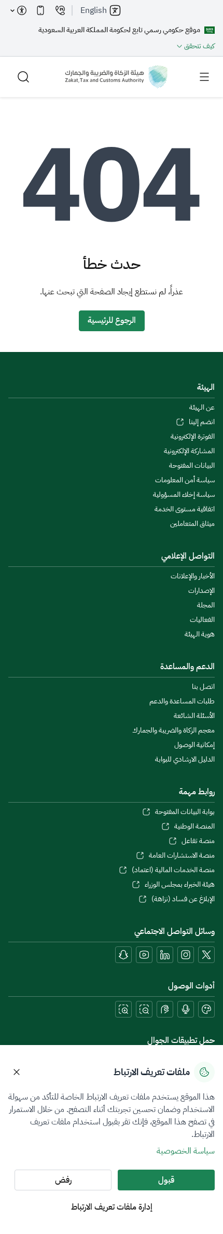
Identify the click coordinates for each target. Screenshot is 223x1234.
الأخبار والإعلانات (193, 576)
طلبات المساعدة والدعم (182, 701)
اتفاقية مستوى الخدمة (185, 509)
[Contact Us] (60, 10)
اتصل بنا (203, 687)
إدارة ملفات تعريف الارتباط (111, 1207)
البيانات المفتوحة (192, 465)
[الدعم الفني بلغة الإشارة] (165, 1009)
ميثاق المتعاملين (192, 524)
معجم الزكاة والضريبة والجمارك (173, 730)
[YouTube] (144, 954)
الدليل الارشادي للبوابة (185, 759)
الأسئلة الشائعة (194, 716)
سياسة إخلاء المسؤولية (184, 495)
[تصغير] (144, 1009)
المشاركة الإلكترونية (189, 451)
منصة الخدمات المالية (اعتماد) (173, 870)
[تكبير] (123, 1009)
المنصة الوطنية (194, 826)
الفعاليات (202, 620)
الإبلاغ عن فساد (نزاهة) (183, 899)
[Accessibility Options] (18, 10)
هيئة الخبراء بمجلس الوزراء (180, 884)
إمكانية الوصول (194, 745)
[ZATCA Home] (116, 77)
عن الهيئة (202, 407)
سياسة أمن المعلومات (185, 480)
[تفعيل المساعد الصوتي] (185, 1009)
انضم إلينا (202, 422)
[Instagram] (185, 954)
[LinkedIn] (165, 954)
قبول (166, 1180)
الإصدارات (201, 591)
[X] (206, 954)
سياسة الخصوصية (186, 1151)
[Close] (16, 1072)
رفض (63, 1180)
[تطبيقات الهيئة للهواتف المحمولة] (40, 10)
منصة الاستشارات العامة (182, 855)
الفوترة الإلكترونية (193, 436)
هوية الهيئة (200, 634)
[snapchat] (123, 954)
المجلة (206, 605)
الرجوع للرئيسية (112, 320)
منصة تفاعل (198, 841)
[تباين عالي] (206, 1009)
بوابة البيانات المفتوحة (185, 812)
